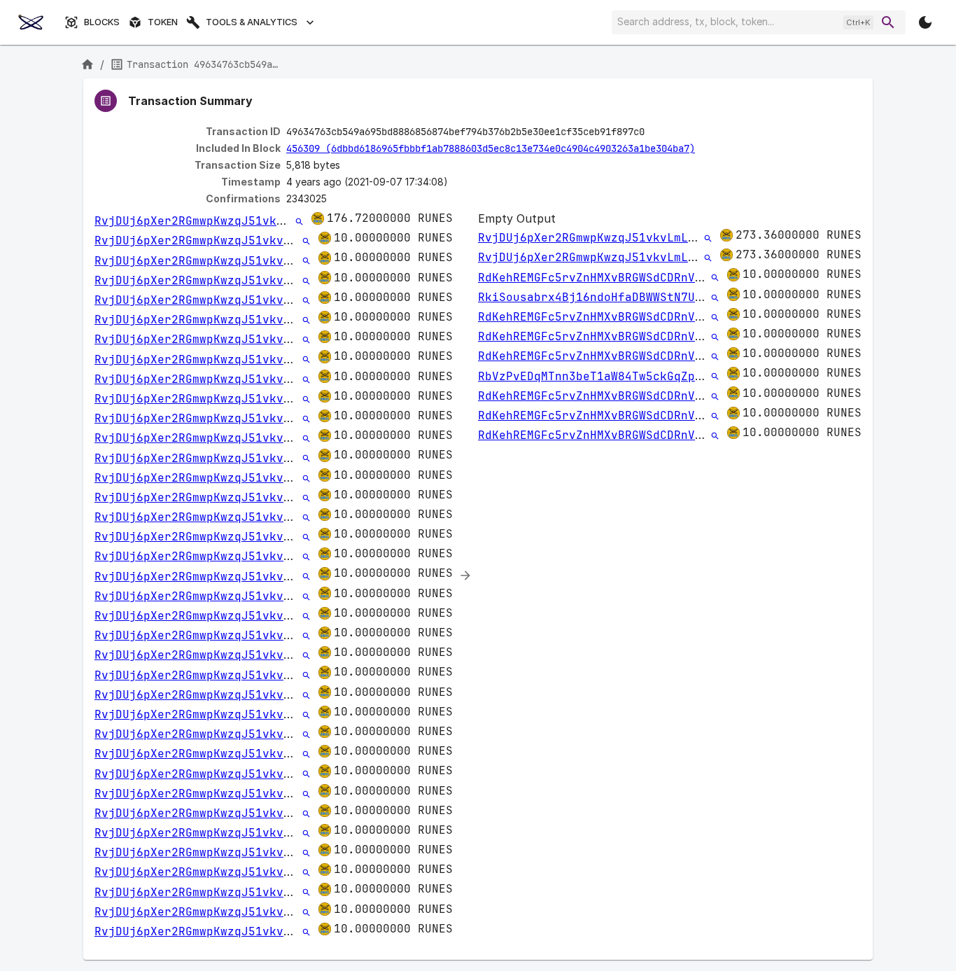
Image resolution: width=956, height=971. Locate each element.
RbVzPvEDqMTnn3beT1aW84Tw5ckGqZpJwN (597, 376)
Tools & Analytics (251, 22)
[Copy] (653, 132)
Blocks (102, 22)
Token (163, 22)
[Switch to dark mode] (925, 22)
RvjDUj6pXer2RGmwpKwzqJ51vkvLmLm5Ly (213, 221)
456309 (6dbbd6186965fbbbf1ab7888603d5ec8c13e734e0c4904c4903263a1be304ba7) (490, 148)
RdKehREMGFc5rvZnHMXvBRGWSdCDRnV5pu (597, 277)
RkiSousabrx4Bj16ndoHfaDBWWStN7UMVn (597, 297)
